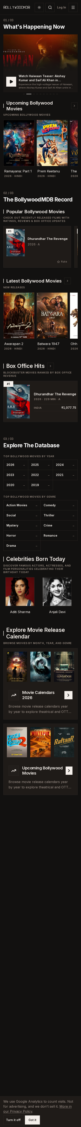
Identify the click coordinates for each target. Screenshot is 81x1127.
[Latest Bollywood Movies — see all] (67, 281)
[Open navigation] (73, 7)
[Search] (50, 7)
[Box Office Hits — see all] (50, 366)
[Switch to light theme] (39, 7)
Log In (61, 7)
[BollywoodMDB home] (16, 7)
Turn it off (13, 1120)
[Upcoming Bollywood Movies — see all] (74, 105)
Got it (32, 1120)
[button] (40, 63)
